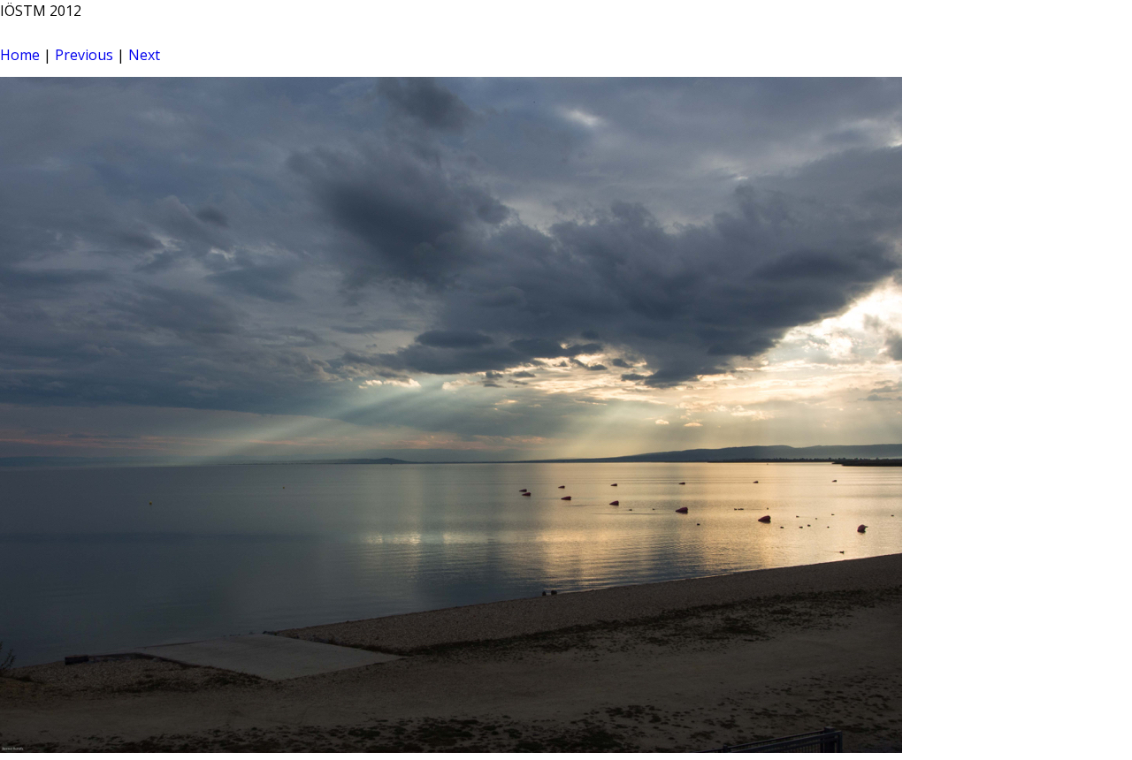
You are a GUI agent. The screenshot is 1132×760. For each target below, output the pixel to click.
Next (144, 55)
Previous (84, 55)
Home (20, 55)
